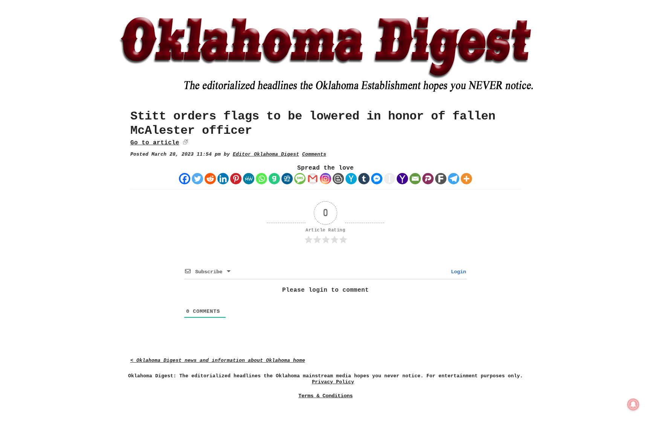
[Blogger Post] (338, 178)
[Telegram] (453, 178)
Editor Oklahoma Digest (266, 154)
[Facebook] (184, 178)
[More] (466, 178)
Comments (314, 154)
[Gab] (274, 178)
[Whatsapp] (261, 178)
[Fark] (440, 178)
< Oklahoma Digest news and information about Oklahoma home (217, 360)
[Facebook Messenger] (376, 178)
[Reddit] (210, 178)
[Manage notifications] (633, 404)
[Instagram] (325, 178)
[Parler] (428, 178)
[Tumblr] (364, 178)
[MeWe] (248, 178)
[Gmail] (312, 178)
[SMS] (300, 178)
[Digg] (287, 178)
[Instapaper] (389, 178)
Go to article (154, 142)
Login (457, 272)
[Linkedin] (223, 178)
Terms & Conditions (325, 396)
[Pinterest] (235, 178)
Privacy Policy (333, 382)
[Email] (415, 178)
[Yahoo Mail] (402, 178)
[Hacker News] (351, 178)
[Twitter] (197, 178)
